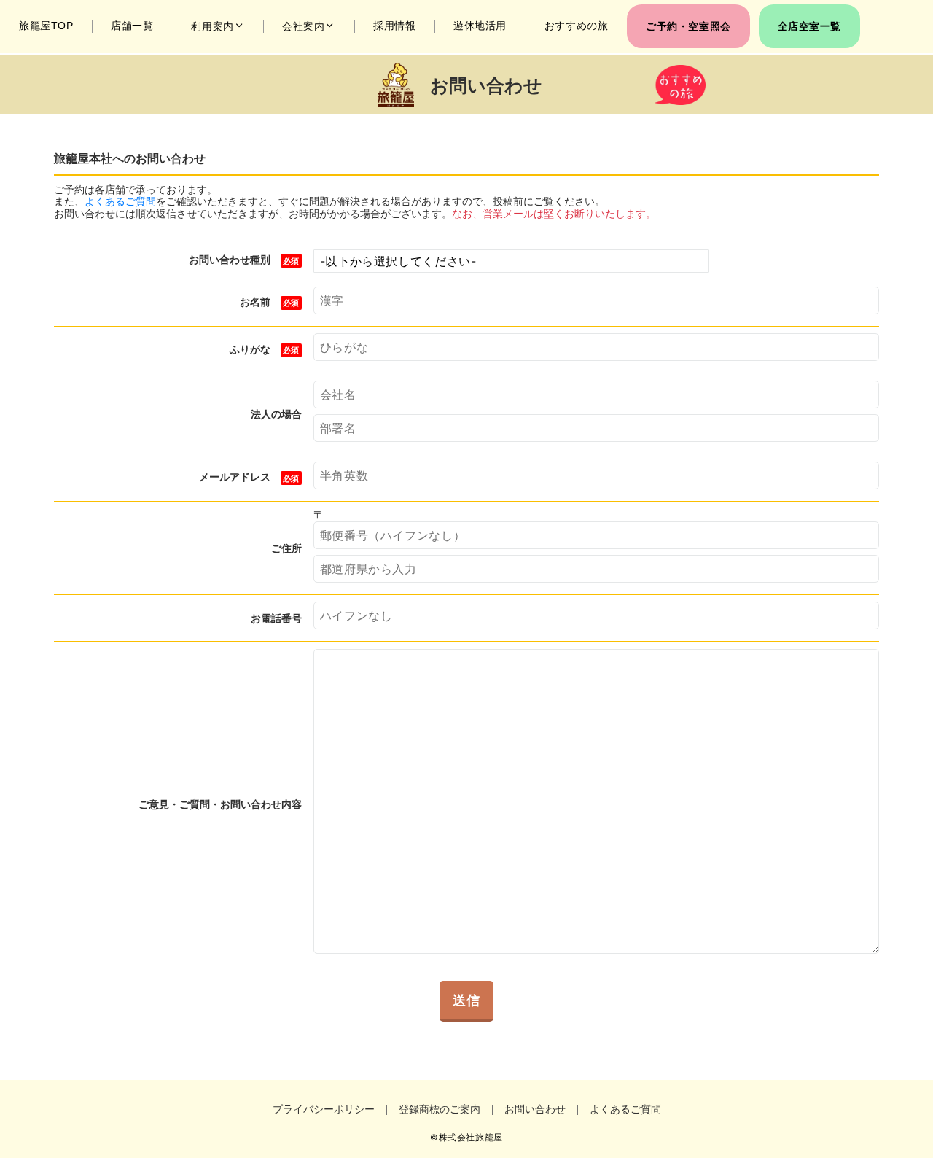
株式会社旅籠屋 (471, 1137)
